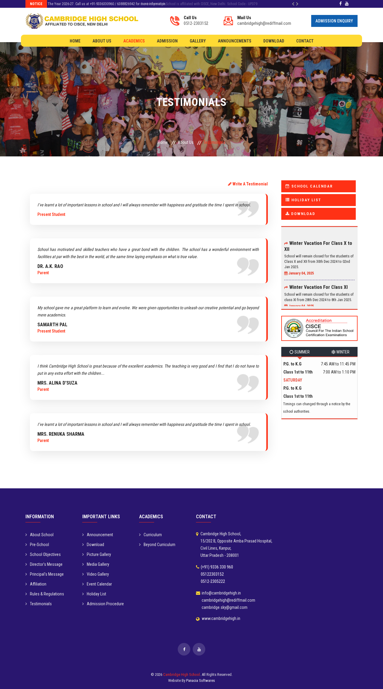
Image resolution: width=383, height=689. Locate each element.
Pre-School (39, 544)
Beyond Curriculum (159, 544)
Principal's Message (47, 574)
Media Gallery (98, 564)
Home (75, 41)
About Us (101, 41)
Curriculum (153, 534)
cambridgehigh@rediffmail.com (264, 20)
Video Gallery (98, 574)
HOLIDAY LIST (305, 200)
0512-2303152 (196, 20)
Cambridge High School (181, 674)
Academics (134, 41)
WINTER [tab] (342, 352)
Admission (167, 41)
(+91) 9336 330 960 (217, 567)
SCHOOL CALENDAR (311, 186)
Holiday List (96, 594)
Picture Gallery (99, 554)
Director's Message (46, 564)
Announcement (100, 534)
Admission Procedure (105, 603)
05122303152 (212, 574)
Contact (305, 41)
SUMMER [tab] (302, 352)
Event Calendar (99, 584)
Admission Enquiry (334, 21)
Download (273, 41)
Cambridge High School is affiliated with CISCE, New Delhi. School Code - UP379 (108, 4)
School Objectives (45, 554)
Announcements (234, 41)
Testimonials (41, 603)
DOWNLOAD (302, 213)
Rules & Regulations (47, 594)
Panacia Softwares (200, 680)
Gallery (198, 41)
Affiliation (38, 584)
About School (42, 534)
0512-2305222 (213, 581)
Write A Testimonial (250, 184)
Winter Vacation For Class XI (318, 280)
